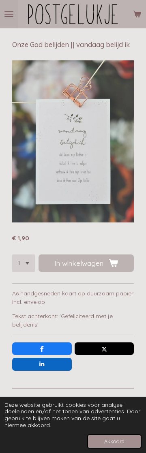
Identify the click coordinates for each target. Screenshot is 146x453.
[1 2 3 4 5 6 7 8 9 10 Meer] (23, 263)
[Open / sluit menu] (9, 14)
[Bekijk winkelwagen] (137, 14)
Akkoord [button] (114, 441)
